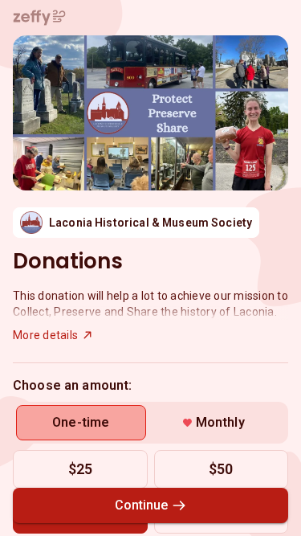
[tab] (81, 422)
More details (45, 335)
